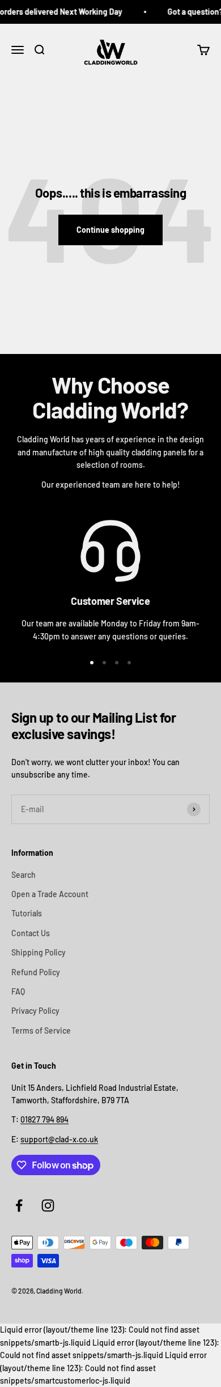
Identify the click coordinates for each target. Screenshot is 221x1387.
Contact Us (30, 933)
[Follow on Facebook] (19, 1205)
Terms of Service (41, 1030)
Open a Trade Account (49, 894)
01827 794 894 (44, 1119)
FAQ (18, 991)
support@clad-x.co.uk (59, 1139)
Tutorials (26, 913)
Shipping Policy (38, 952)
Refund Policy (35, 972)
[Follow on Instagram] (48, 1205)
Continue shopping (110, 229)
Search (23, 875)
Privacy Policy (35, 1010)
